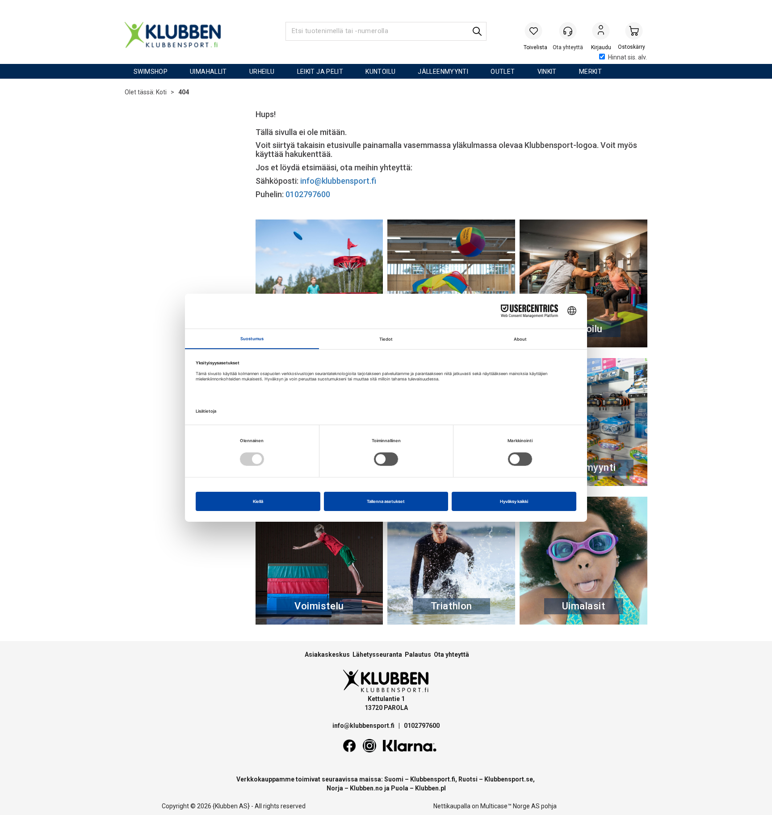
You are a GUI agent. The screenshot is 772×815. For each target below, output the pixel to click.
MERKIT (590, 71)
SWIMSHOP (151, 71)
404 (183, 92)
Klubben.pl (430, 788)
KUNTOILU (380, 71)
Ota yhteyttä (451, 654)
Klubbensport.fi (432, 779)
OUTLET (503, 71)
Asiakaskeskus (327, 654)
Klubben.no (366, 788)
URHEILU (262, 71)
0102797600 (307, 194)
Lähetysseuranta (377, 654)
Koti (161, 92)
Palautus (418, 654)
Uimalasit (583, 606)
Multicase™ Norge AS (510, 806)
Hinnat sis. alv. (627, 57)
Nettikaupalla (451, 806)
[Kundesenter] (568, 31)
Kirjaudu (601, 32)
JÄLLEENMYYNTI (443, 71)
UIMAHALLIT (208, 71)
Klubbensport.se (508, 779)
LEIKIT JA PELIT (320, 71)
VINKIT (547, 71)
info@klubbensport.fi (339, 181)
